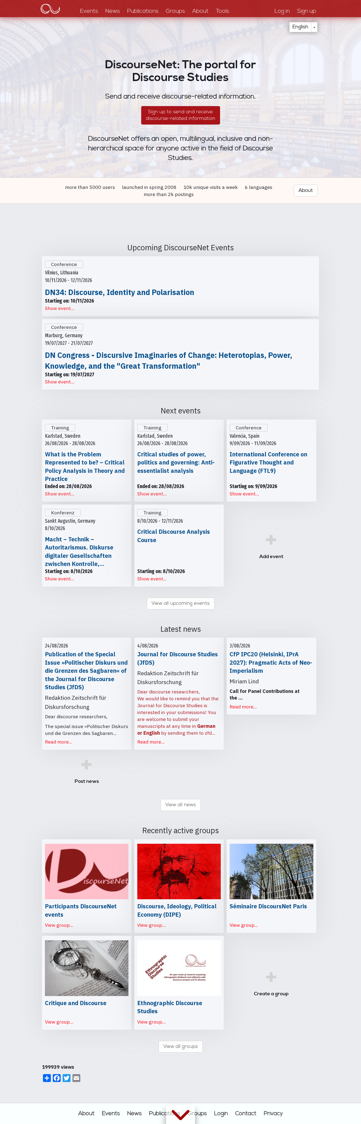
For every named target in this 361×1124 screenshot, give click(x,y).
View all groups (180, 1046)
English (300, 27)
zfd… (210, 733)
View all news (180, 805)
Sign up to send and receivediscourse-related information (180, 115)
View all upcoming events (181, 603)
